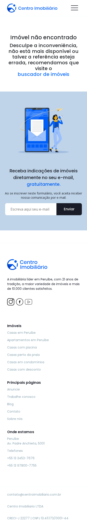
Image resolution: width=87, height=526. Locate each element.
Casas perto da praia (23, 355)
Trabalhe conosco (21, 396)
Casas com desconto (24, 369)
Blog (10, 404)
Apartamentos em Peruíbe (28, 340)
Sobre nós (15, 419)
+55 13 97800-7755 (22, 465)
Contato (13, 411)
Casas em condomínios (25, 362)
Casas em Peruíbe (21, 332)
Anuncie (13, 389)
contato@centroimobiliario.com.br (34, 494)
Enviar (69, 209)
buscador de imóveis (43, 74)
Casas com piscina (22, 347)
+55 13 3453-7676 (21, 458)
